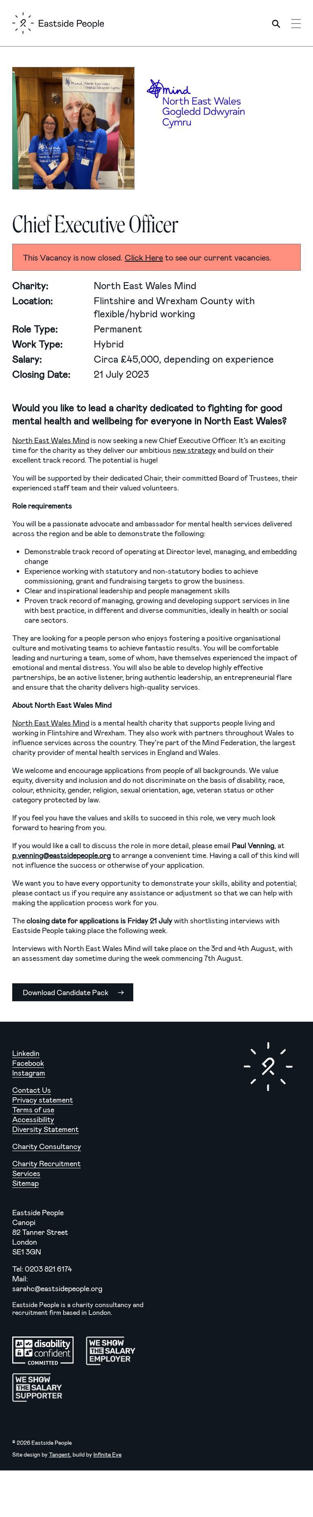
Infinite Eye (107, 1454)
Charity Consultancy (46, 1146)
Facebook (28, 1062)
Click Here (144, 257)
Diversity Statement (45, 1129)
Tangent (59, 1454)
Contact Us (31, 1089)
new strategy (194, 450)
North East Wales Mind (50, 440)
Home (58, 23)
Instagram (28, 1072)
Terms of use (33, 1109)
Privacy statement (42, 1099)
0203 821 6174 (48, 1268)
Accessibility (33, 1119)
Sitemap (25, 1182)
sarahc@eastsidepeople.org (57, 1288)
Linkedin (26, 1053)
